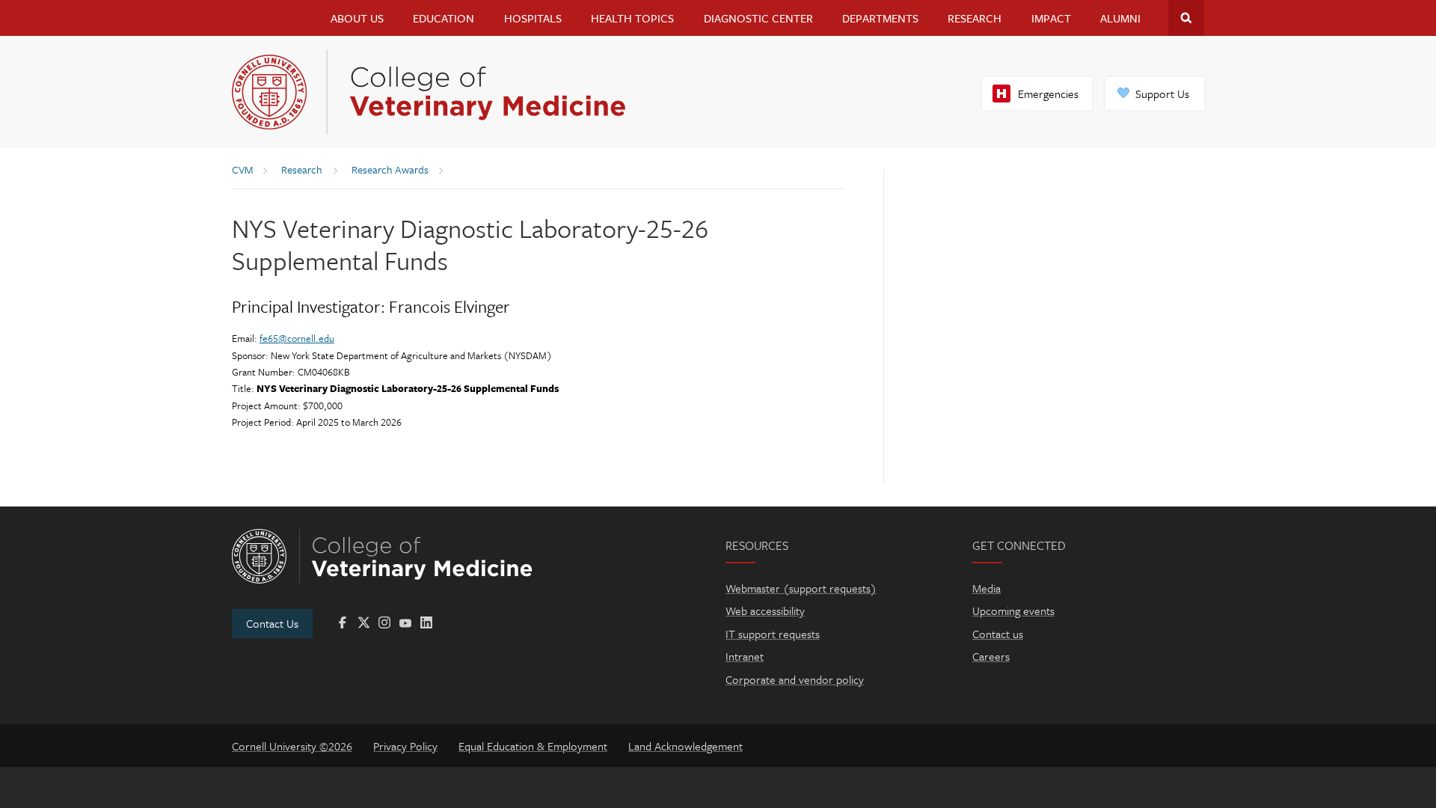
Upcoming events (1013, 610)
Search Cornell (1186, 18)
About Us (357, 18)
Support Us (1162, 93)
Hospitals (533, 18)
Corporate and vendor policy (794, 679)
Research (974, 18)
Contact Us (272, 623)
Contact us (997, 633)
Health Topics (632, 18)
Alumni (1120, 18)
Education (443, 18)
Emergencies (1048, 93)
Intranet (744, 656)
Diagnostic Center (758, 18)
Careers (991, 656)
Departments (880, 18)
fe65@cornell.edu (297, 338)
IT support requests (772, 633)
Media (986, 588)
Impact (1051, 18)
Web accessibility (765, 610)
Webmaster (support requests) (801, 588)
